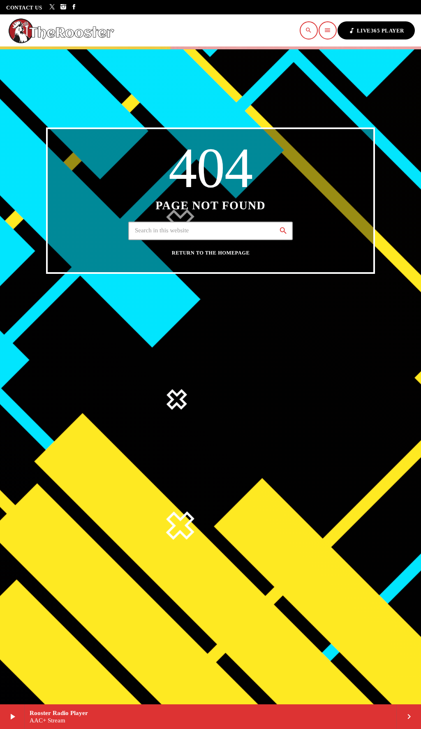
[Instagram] (63, 7)
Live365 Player (376, 30)
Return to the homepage (211, 253)
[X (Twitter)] (52, 7)
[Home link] (63, 30)
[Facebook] (74, 7)
